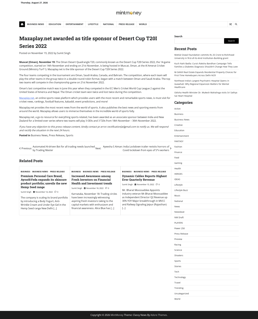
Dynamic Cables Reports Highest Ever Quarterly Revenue (144, 178)
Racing (177, 244)
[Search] (236, 24)
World (143, 24)
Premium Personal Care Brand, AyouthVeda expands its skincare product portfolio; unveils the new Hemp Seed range (44, 181)
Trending (178, 288)
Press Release (126, 24)
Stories (177, 266)
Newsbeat (179, 211)
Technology (180, 277)
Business (25, 172)
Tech (176, 271)
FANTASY (178, 141)
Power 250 (179, 228)
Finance (178, 152)
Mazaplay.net (26, 98)
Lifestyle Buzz (181, 190)
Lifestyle (93, 24)
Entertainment (74, 24)
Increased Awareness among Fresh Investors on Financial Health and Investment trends (92, 179)
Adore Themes (158, 315)
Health (177, 168)
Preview (178, 239)
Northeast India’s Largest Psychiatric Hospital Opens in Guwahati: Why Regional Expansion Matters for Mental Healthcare (201, 84)
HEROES (178, 173)
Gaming (178, 163)
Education (55, 24)
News (177, 206)
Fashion (178, 146)
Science (178, 250)
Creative (178, 125)
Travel (177, 282)
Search (178, 36)
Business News (35, 24)
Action (177, 108)
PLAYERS (178, 222)
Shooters (178, 255)
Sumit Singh (63, 53)
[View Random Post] (230, 24)
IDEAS (177, 179)
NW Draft (179, 217)
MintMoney (117, 315)
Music (177, 195)
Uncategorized (181, 293)
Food (176, 157)
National (108, 24)
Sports (69, 135)
